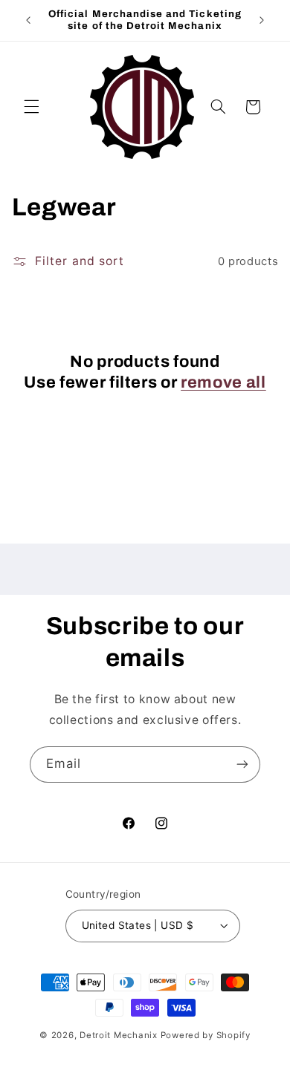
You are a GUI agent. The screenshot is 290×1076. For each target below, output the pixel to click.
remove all (223, 382)
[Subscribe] (242, 764)
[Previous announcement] (28, 20)
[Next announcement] (261, 20)
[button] (31, 107)
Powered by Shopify (206, 1035)
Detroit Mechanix (119, 1035)
